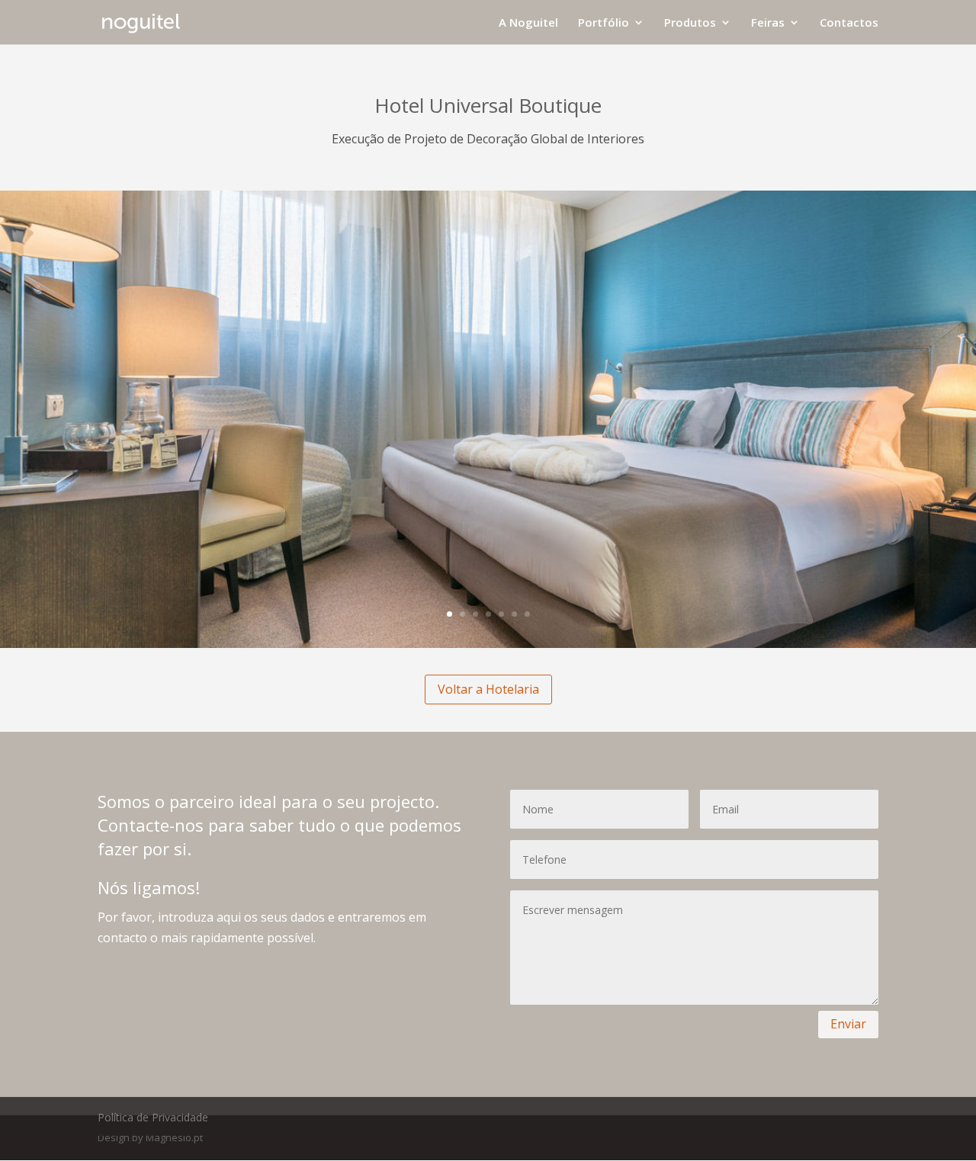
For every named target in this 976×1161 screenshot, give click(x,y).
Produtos (690, 23)
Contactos (849, 23)
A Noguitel (528, 23)
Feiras (768, 23)
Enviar (848, 1023)
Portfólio (603, 23)
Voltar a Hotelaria (488, 689)
